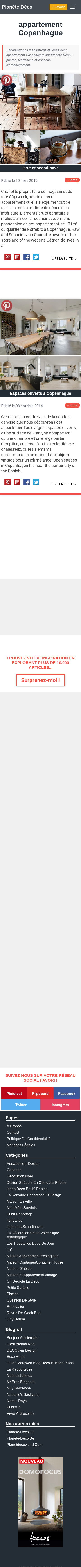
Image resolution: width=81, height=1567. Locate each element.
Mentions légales (21, 1145)
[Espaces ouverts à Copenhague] (40, 354)
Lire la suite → (64, 259)
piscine (13, 1294)
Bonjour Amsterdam (22, 1338)
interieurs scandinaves (25, 1227)
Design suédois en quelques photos (36, 1182)
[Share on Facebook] (27, 259)
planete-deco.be (20, 1438)
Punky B (13, 1407)
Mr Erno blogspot (20, 1382)
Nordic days (17, 1401)
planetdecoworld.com (24, 1445)
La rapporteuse (19, 1369)
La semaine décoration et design (34, 1195)
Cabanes (14, 1170)
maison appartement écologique (33, 1256)
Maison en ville (19, 1201)
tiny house (16, 1319)
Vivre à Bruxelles (20, 1413)
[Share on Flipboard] (18, 259)
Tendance (14, 1220)
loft (10, 1250)
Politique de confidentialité (29, 1139)
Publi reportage (20, 1214)
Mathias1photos (19, 1376)
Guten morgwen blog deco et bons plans (40, 1363)
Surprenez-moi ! (40, 680)
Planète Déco (17, 7)
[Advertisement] (40, 607)
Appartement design (23, 1163)
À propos (14, 1126)
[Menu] (72, 7)
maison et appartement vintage (32, 1275)
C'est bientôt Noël (21, 1344)
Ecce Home (16, 1357)
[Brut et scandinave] (40, 129)
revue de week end (23, 1313)
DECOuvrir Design (22, 1350)
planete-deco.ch (20, 1432)
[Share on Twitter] (37, 259)
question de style (21, 1300)
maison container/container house (35, 1262)
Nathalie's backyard (23, 1394)
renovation (16, 1307)
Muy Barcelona (19, 1388)
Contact (13, 1132)
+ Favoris (58, 7)
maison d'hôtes (19, 1269)
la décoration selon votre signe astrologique (33, 1235)
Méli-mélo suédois (22, 1208)
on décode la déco (23, 1281)
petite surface (18, 1288)
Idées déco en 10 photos (27, 1189)
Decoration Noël (20, 1176)
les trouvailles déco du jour (30, 1243)
